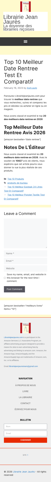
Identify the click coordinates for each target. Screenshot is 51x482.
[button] (26, 42)
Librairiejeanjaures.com (13, 337)
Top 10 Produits (15, 179)
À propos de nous (25, 385)
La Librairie (25, 397)
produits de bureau (17, 183)
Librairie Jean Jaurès (24, 471)
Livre (25, 391)
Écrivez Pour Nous (25, 409)
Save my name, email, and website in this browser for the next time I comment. (26, 277)
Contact (25, 403)
